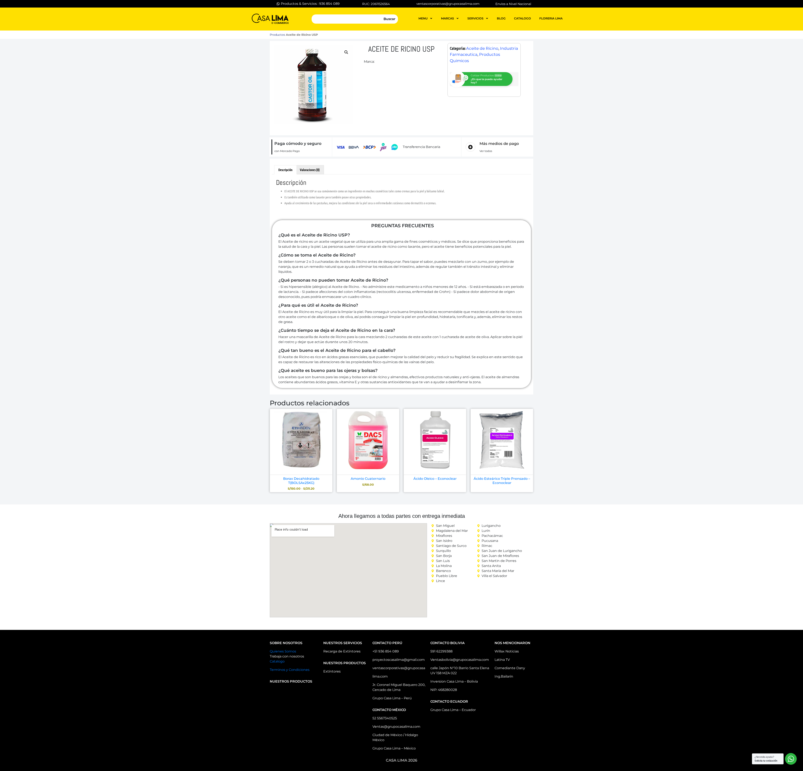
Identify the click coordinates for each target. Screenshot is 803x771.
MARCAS (447, 18)
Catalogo (277, 661)
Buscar (389, 19)
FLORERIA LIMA (551, 18)
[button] (346, 52)
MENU (423, 18)
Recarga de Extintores (342, 651)
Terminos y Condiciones (289, 670)
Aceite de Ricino (482, 48)
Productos (277, 34)
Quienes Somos (283, 651)
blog (501, 18)
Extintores (332, 671)
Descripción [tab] (285, 170)
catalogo (522, 18)
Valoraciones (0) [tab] (310, 170)
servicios (475, 18)
